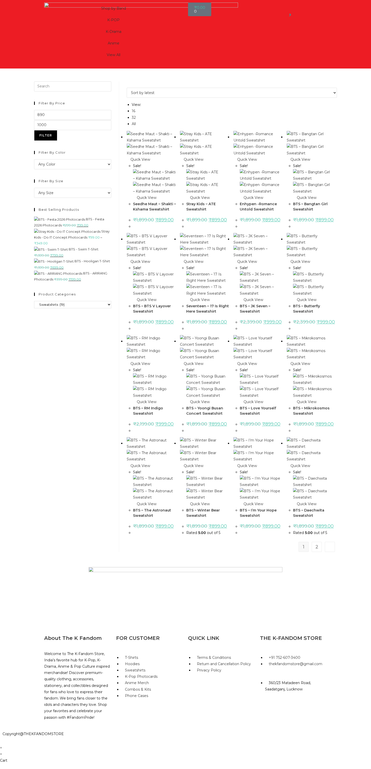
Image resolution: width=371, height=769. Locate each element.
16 (133, 111)
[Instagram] (293, 707)
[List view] (130, 84)
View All (113, 55)
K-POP (113, 20)
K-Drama (113, 31)
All (134, 124)
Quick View (139, 159)
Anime (113, 43)
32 (134, 117)
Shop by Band (113, 8)
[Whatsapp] (280, 707)
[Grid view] (128, 84)
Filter (45, 135)
